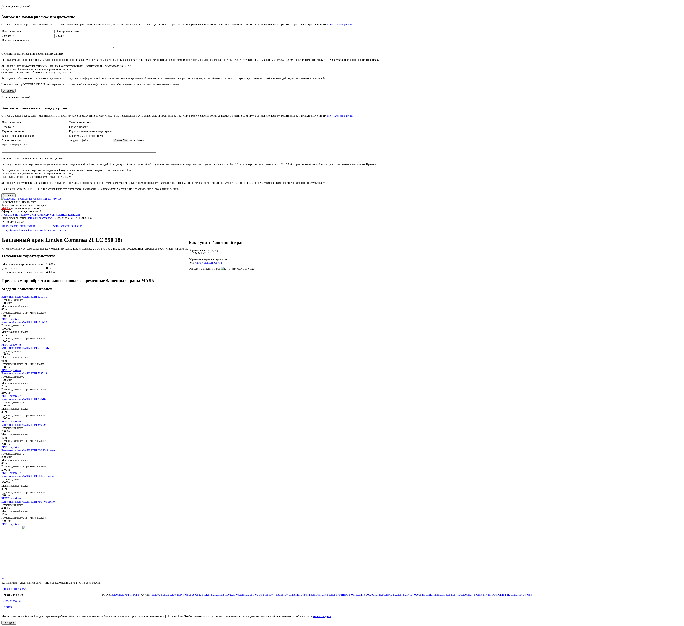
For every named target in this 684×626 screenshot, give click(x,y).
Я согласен (9, 622)
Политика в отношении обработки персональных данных (371, 594)
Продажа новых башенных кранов (170, 594)
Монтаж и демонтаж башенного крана (286, 594)
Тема (60, 35)
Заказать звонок (11, 600)
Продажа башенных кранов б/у (243, 594)
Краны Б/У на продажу (15, 214)
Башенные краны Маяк (125, 594)
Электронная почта (67, 31)
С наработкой (10, 230)
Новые (23, 230)
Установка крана (12, 140)
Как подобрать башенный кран (426, 594)
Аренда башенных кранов (66, 225)
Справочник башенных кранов (47, 230)
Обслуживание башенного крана (512, 594)
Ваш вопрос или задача (16, 39)
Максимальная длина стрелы (86, 135)
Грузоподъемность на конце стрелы (90, 131)
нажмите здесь (322, 616)
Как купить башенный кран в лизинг (468, 594)
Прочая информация (14, 144)
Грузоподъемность (13, 131)
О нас (5, 579)
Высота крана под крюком (18, 135)
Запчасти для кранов (323, 594)
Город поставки (78, 126)
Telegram (7, 606)
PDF (4, 318)
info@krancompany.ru (340, 24)
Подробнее (14, 318)
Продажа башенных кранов (18, 225)
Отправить (8, 90)
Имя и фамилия (11, 31)
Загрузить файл (78, 140)
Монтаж (62, 214)
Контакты (74, 214)
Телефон (8, 35)
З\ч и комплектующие (43, 214)
